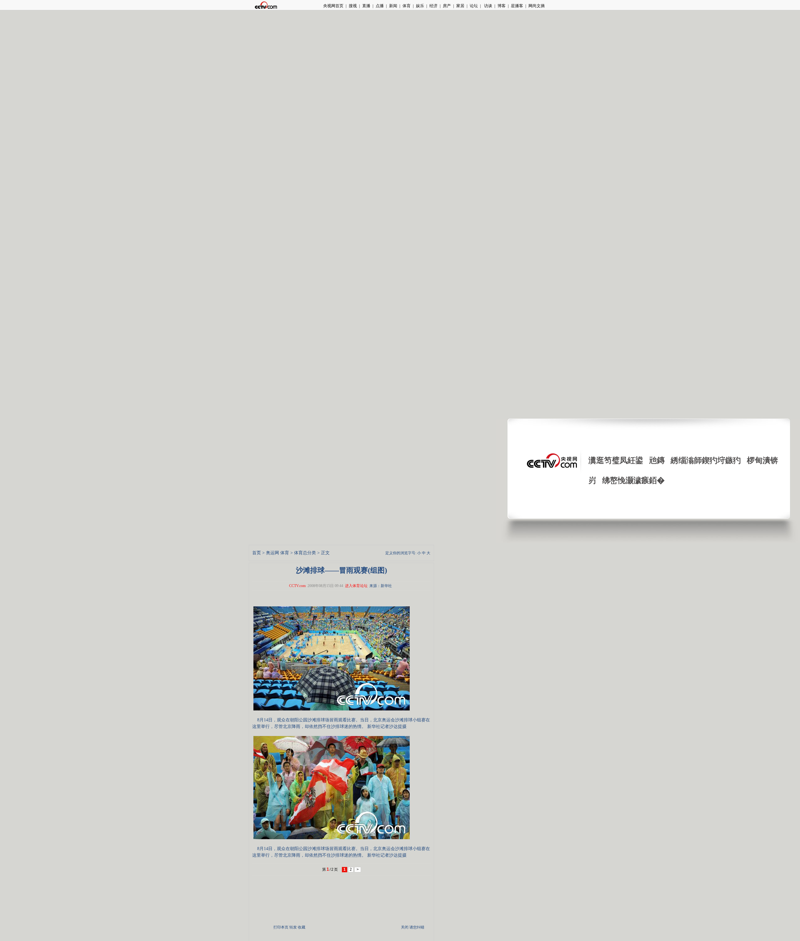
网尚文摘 (536, 5)
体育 (406, 5)
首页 (256, 552)
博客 (502, 5)
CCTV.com (297, 586)
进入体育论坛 (356, 586)
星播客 (517, 5)
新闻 (393, 5)
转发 (293, 927)
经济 (433, 5)
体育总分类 (305, 552)
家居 (460, 5)
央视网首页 (333, 5)
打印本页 (280, 927)
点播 (380, 5)
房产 (447, 5)
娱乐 (420, 5)
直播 (366, 5)
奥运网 (272, 552)
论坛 (474, 5)
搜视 (353, 5)
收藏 (301, 927)
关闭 (404, 927)
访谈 (487, 5)
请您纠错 (416, 927)
